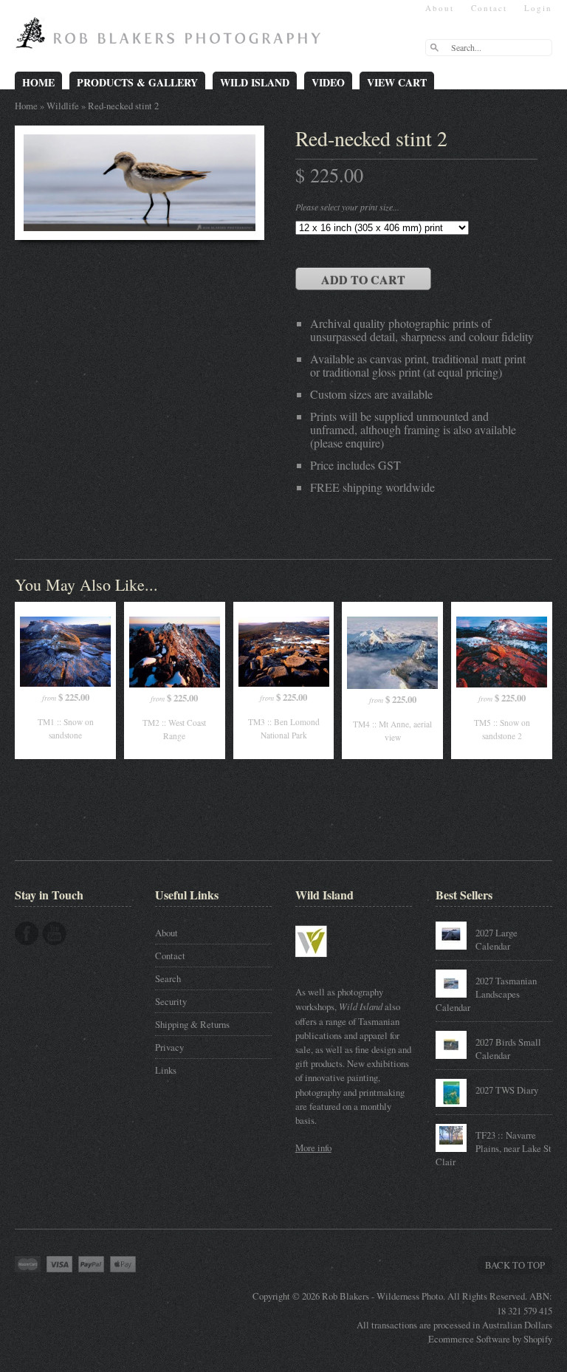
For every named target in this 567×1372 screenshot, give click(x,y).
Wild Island (254, 82)
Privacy (169, 1047)
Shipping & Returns (192, 1024)
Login (538, 7)
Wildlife (63, 105)
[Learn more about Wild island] (332, 964)
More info (313, 1147)
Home (38, 82)
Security (171, 1001)
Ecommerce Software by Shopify (490, 1338)
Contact (489, 7)
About (439, 7)
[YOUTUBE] (54, 933)
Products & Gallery (137, 82)
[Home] (172, 38)
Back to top (515, 1265)
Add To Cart (363, 279)
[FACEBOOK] (26, 933)
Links (165, 1070)
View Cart (397, 82)
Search (168, 978)
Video (328, 82)
